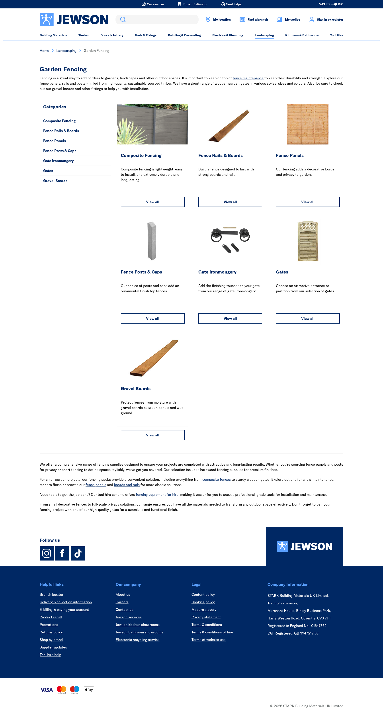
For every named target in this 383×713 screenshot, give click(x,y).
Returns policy (51, 632)
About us (123, 594)
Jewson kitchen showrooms (138, 624)
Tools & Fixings (145, 35)
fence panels (96, 484)
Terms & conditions (207, 624)
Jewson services (129, 617)
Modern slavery (204, 609)
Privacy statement (206, 617)
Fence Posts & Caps (59, 150)
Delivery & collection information (66, 602)
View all (152, 202)
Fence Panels (54, 141)
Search (122, 19)
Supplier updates (53, 647)
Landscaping (264, 35)
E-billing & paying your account (64, 609)
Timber (83, 35)
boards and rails (127, 484)
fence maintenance (248, 78)
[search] (157, 19)
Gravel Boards (55, 180)
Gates (48, 170)
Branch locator (51, 594)
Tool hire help (50, 654)
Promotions (49, 624)
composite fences (216, 479)
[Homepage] (304, 546)
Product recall (51, 617)
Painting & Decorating (184, 35)
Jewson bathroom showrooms (139, 632)
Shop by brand (51, 639)
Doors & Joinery (111, 35)
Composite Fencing (59, 121)
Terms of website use (209, 639)
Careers (122, 602)
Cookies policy (203, 602)
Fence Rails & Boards (61, 131)
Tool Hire (336, 35)
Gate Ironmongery (58, 160)
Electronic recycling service (138, 639)
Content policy (203, 594)
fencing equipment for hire (157, 494)
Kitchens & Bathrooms (302, 35)
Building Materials (53, 35)
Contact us (124, 609)
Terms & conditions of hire (212, 632)
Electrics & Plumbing (227, 35)
